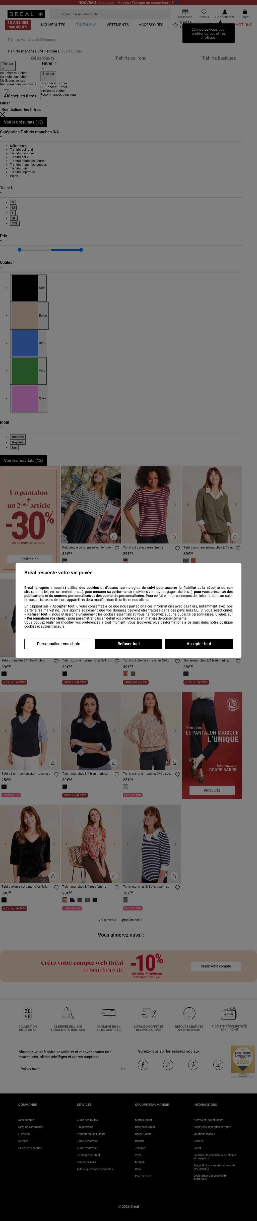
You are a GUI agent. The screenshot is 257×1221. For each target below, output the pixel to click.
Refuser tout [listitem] (128, 643)
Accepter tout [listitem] (199, 643)
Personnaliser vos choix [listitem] (58, 643)
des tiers (190, 606)
